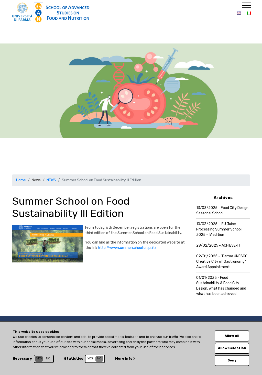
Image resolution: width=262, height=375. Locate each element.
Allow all (232, 336)
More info (124, 358)
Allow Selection (232, 348)
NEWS (51, 180)
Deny (231, 360)
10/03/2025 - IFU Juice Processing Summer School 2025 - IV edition (219, 229)
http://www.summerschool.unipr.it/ (127, 248)
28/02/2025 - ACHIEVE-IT (218, 245)
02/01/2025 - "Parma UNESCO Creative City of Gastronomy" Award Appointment (221, 261)
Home (21, 180)
